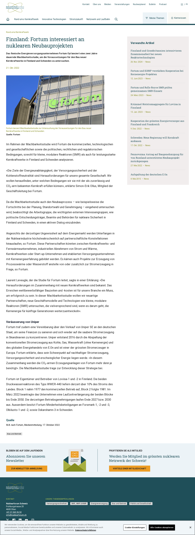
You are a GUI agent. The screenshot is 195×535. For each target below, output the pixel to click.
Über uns (97, 4)
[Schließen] (190, 527)
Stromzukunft (76, 19)
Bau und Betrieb (14, 434)
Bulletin (152, 4)
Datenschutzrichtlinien (85, 530)
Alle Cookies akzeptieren (161, 527)
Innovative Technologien (54, 19)
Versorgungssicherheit (57, 504)
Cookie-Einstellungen (135, 527)
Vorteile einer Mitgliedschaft (129, 468)
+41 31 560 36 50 (14, 512)
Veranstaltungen (122, 4)
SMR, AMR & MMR (79, 504)
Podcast (163, 4)
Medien (107, 4)
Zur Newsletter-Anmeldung (26, 468)
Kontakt (86, 4)
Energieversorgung (99, 504)
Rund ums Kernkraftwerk (26, 19)
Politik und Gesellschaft (140, 504)
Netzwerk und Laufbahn (98, 19)
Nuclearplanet (139, 4)
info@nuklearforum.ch (16, 515)
